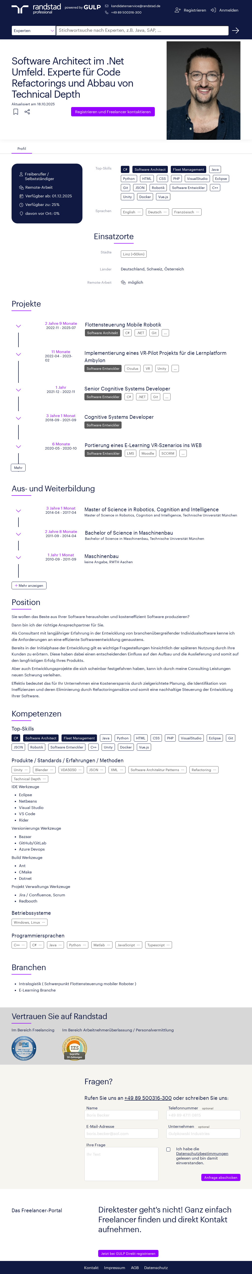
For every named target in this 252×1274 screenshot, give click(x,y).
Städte (106, 252)
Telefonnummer (183, 1107)
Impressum (114, 1267)
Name (91, 1107)
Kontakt (91, 1267)
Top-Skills (103, 168)
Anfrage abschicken (220, 1177)
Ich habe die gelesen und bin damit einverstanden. (202, 1155)
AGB (135, 1267)
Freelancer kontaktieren (113, 111)
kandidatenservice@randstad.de (135, 6)
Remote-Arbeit (99, 282)
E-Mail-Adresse (100, 1126)
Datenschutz (156, 1267)
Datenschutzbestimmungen (202, 1153)
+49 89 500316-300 (126, 12)
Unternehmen (181, 1126)
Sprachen (103, 211)
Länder (105, 269)
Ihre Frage (95, 1144)
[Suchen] (235, 30)
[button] (34, 30)
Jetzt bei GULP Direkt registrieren (128, 1253)
